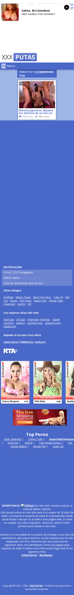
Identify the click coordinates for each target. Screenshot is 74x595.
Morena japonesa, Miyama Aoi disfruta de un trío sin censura (36, 112)
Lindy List (58, 446)
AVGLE (29, 442)
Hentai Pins (39, 446)
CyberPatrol (29, 555)
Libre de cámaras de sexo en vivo (23, 283)
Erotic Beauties (13, 439)
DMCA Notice (12, 277)
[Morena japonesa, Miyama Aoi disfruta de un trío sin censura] (37, 107)
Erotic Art (13, 442)
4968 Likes (27, 116)
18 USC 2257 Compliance (18, 272)
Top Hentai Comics (50, 442)
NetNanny (46, 555)
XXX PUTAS (36, 585)
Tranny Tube (35, 439)
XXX (18, 57)
